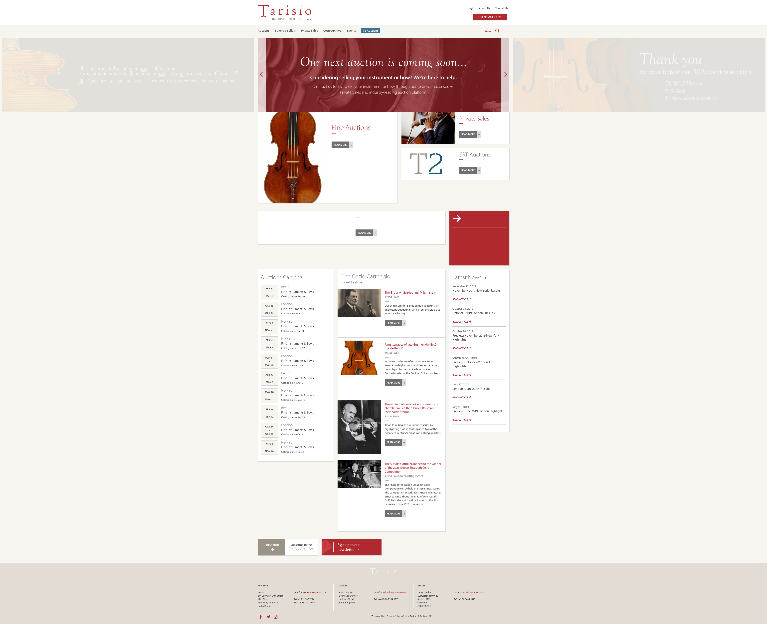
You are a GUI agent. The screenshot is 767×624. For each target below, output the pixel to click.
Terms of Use (378, 616)
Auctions (263, 30)
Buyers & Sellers (285, 30)
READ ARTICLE (460, 299)
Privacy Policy (393, 616)
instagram (275, 617)
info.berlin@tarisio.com (472, 592)
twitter (268, 617)
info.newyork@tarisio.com (314, 592)
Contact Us (501, 8)
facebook (261, 617)
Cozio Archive (332, 30)
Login (470, 8)
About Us (484, 8)
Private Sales (309, 30)
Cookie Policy (409, 616)
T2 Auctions (370, 30)
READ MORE (340, 144)
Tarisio (383, 571)
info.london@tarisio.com (393, 592)
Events (351, 30)
